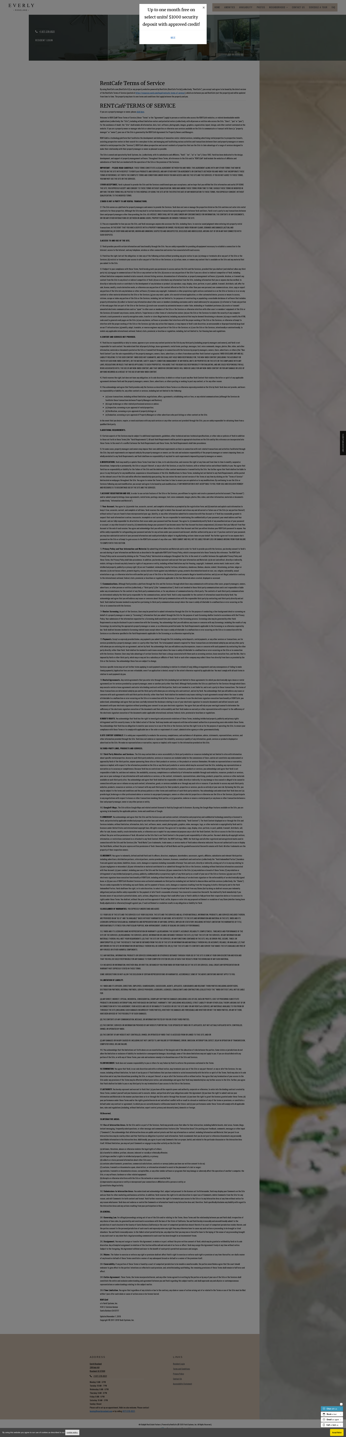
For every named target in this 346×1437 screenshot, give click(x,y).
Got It (173, 37)
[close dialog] (203, 7)
